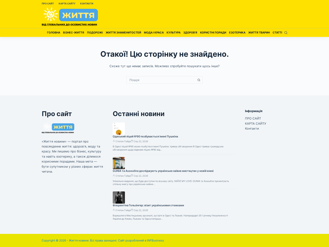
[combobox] (161, 80)
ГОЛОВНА (53, 32)
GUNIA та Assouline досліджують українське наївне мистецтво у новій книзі (163, 170)
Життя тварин (259, 32)
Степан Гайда (123, 141)
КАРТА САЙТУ (67, 3)
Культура (173, 32)
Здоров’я (190, 32)
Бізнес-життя (73, 32)
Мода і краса (154, 32)
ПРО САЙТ (48, 3)
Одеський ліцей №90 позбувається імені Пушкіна (145, 136)
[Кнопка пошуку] (198, 80)
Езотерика (237, 32)
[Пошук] (285, 32)
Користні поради (213, 32)
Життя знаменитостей (123, 32)
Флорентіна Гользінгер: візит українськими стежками (148, 205)
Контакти (86, 3)
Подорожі (95, 32)
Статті (277, 32)
